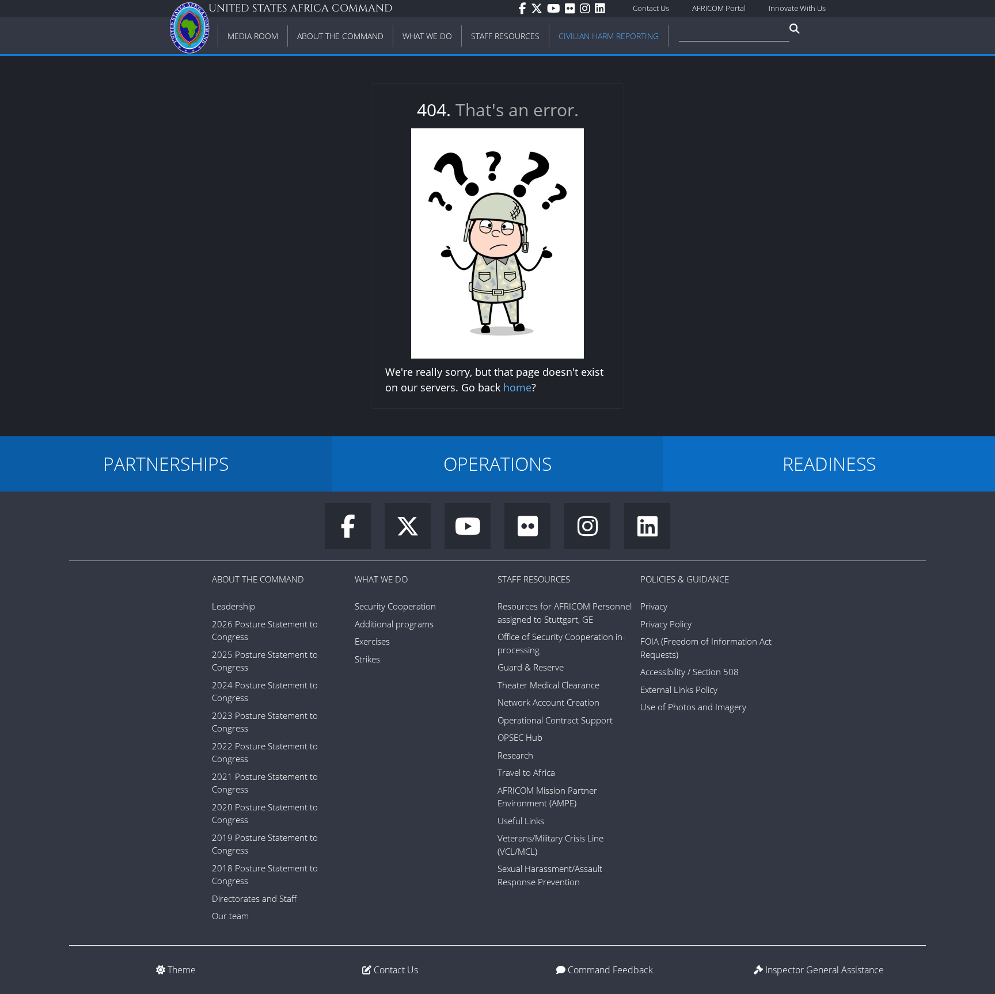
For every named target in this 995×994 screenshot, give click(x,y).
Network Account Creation (548, 702)
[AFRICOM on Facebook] (525, 8)
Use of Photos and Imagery (693, 707)
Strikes (367, 659)
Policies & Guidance (684, 579)
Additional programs (394, 624)
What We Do (381, 579)
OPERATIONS (497, 463)
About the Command (258, 579)
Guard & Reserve (531, 667)
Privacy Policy (666, 624)
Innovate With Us (797, 8)
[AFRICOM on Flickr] (572, 8)
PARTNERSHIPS (166, 463)
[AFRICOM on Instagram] (587, 8)
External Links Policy (678, 689)
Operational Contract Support (555, 720)
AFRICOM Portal (719, 8)
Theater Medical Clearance (548, 685)
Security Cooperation (395, 606)
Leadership (233, 606)
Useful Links (521, 821)
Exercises (372, 641)
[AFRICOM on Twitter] (539, 8)
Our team (230, 915)
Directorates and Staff (254, 898)
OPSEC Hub (520, 737)
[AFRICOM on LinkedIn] (602, 8)
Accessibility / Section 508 (689, 671)
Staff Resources (534, 579)
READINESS (829, 463)
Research (515, 755)
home (517, 387)
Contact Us (651, 8)
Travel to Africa (526, 772)
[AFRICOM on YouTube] (556, 8)
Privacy (653, 606)
